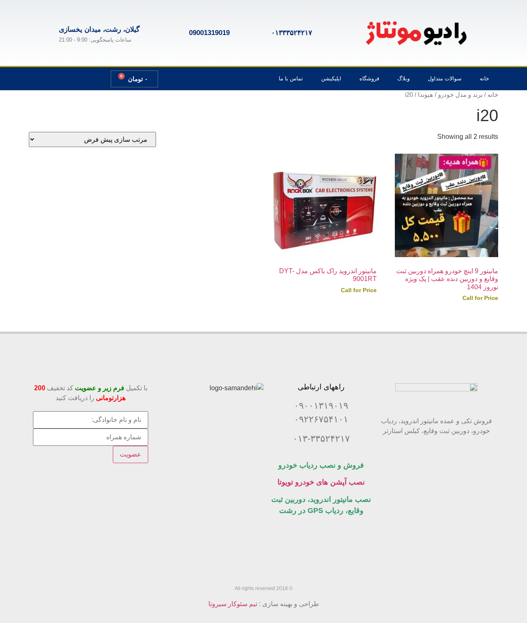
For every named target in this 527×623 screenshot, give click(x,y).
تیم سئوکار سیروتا (232, 603)
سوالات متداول (445, 78)
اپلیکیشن (331, 78)
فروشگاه (369, 78)
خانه (484, 78)
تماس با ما (291, 78)
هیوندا (425, 94)
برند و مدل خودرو (460, 94)
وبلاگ (403, 78)
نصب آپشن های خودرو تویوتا (321, 482)
